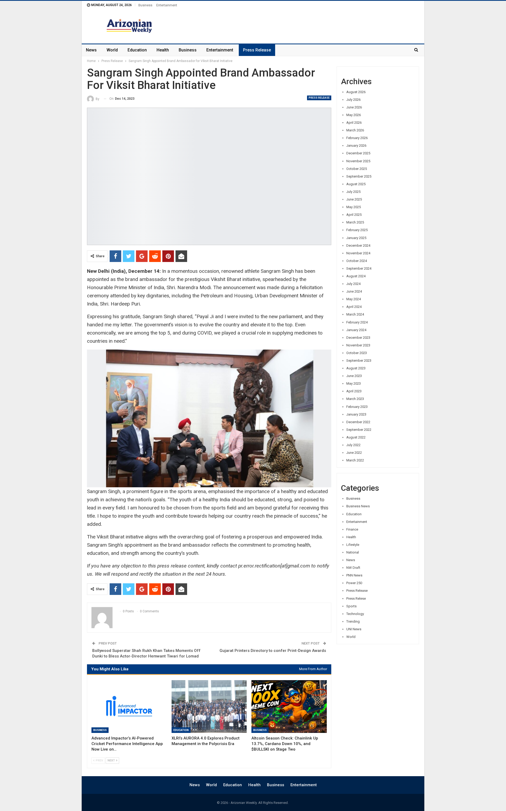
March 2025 (355, 222)
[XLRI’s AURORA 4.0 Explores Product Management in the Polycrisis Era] (209, 706)
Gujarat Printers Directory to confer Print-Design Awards (273, 650)
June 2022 (354, 453)
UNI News (353, 629)
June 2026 (354, 107)
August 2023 (356, 368)
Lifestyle (352, 545)
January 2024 (356, 330)
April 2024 (354, 307)
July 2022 (353, 445)
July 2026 (353, 100)
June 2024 (354, 291)
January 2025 (356, 238)
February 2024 (357, 322)
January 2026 (356, 145)
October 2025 (356, 169)
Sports (351, 606)
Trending (353, 621)
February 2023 (357, 407)
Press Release (257, 50)
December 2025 (358, 153)
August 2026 (356, 92)
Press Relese (356, 598)
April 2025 (354, 215)
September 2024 (358, 268)
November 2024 (358, 253)
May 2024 (353, 299)
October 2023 (356, 353)
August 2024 (356, 276)
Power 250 (354, 583)
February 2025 (357, 230)
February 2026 (357, 138)
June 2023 (354, 376)
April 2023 (354, 391)
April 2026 (354, 123)
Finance (352, 529)
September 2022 (358, 430)
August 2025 (356, 184)
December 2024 (358, 245)
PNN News (354, 575)
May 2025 (353, 207)
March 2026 (355, 130)
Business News (358, 506)
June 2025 (354, 199)
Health (163, 50)
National (352, 552)
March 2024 (355, 314)
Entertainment (166, 5)
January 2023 (356, 414)
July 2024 (353, 284)
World (112, 50)
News (91, 50)
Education (137, 50)
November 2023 (358, 345)
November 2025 (358, 161)
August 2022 (356, 437)
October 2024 (356, 261)
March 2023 (355, 399)
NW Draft (353, 568)
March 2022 (355, 460)
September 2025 (358, 176)
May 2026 (353, 115)
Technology (355, 614)
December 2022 (358, 422)
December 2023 (358, 338)
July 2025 (353, 192)
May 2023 (353, 383)
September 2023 (358, 360)
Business (145, 5)
